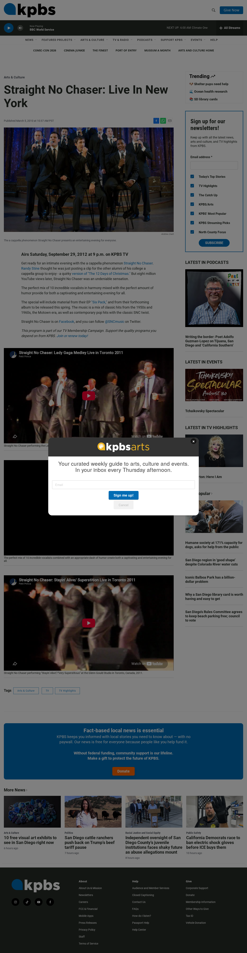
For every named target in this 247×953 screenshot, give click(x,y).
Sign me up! (124, 495)
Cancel (124, 505)
